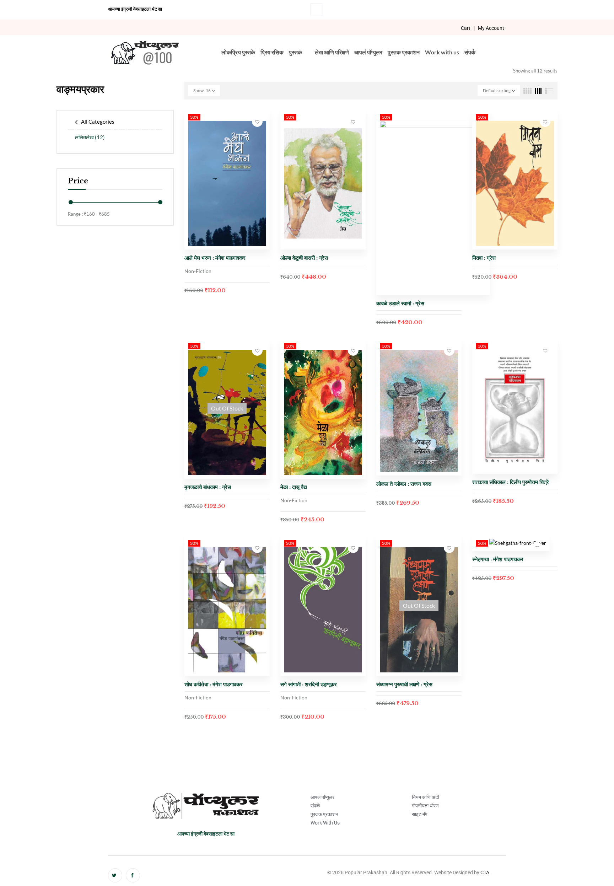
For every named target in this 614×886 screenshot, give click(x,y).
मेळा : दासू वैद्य (293, 487)
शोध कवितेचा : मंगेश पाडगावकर (214, 684)
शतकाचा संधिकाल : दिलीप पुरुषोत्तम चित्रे (510, 482)
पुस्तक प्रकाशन (404, 52)
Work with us (442, 52)
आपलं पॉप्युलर (368, 52)
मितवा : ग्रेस (484, 257)
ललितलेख (90, 137)
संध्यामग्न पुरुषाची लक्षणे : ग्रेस (404, 684)
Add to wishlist (257, 121)
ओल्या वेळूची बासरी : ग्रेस (304, 257)
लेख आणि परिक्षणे (332, 52)
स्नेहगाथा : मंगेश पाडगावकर (497, 559)
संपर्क (469, 52)
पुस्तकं (295, 52)
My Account (491, 28)
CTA (484, 872)
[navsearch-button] (317, 10)
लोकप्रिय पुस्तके (238, 52)
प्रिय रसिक (272, 52)
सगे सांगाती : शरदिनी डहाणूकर (308, 684)
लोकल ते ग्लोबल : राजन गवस (403, 483)
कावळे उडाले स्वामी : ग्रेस (400, 303)
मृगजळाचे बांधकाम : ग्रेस (207, 487)
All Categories (97, 121)
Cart (465, 28)
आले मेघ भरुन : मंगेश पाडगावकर (215, 257)
